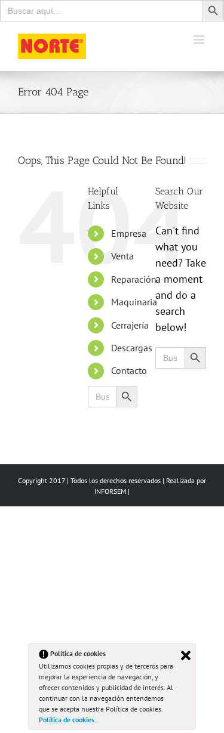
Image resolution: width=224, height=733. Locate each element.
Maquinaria (134, 302)
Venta (122, 256)
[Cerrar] (186, 655)
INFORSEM (110, 491)
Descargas (131, 348)
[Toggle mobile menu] (200, 39)
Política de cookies (67, 719)
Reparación (134, 279)
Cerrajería (130, 325)
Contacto (129, 370)
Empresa (128, 233)
